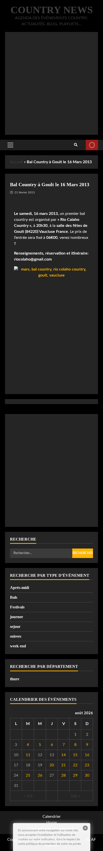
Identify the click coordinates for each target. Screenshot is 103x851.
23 (87, 765)
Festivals (17, 607)
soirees (15, 636)
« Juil (28, 796)
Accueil (16, 162)
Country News (51, 9)
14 (63, 755)
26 (40, 775)
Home (51, 823)
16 (87, 755)
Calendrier (51, 817)
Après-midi (19, 587)
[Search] (76, 145)
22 (75, 765)
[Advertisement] (51, 83)
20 (52, 765)
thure (14, 679)
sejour (15, 626)
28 (63, 775)
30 (87, 775)
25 (28, 775)
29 (75, 775)
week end (18, 646)
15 (75, 755)
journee (16, 617)
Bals (13, 597)
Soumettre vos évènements (92, 145)
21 (63, 765)
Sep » (75, 796)
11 (28, 755)
